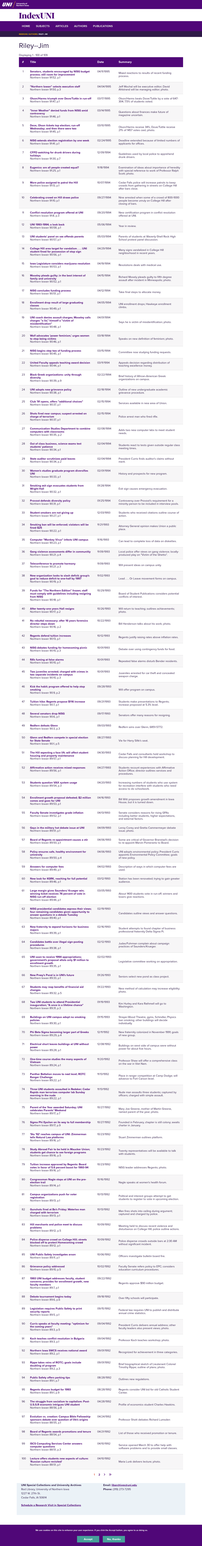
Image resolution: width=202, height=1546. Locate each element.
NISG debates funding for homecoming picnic (58, 647)
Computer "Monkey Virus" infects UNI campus (59, 539)
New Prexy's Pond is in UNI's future (52, 975)
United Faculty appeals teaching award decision (60, 362)
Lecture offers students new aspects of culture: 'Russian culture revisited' (59, 1460)
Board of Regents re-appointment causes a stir (59, 839)
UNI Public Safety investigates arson (53, 1254)
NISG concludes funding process (50, 290)
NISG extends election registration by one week (59, 140)
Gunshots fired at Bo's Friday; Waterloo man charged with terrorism (57, 1211)
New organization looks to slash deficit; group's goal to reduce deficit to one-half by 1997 (59, 577)
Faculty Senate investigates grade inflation (56, 812)
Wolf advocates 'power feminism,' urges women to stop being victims (59, 337)
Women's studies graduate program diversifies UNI (59, 472)
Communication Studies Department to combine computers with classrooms (60, 430)
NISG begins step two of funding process (55, 350)
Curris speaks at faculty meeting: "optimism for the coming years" (59, 1325)
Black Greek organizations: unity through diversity (55, 376)
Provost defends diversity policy (50, 500)
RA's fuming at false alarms (47, 659)
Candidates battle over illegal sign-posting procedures (56, 943)
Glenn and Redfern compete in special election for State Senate (59, 739)
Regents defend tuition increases (50, 635)
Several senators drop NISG (47, 713)
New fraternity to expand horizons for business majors (59, 928)
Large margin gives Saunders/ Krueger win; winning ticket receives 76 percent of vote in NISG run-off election (57, 893)
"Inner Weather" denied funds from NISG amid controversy (59, 112)
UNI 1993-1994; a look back (47, 224)
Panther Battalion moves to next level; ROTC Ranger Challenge (58, 1075)
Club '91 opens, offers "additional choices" (56, 401)
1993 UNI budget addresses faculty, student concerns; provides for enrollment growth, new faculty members (59, 1281)
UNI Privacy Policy (157, 1530)
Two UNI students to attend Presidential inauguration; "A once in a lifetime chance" (56, 1003)
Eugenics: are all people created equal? (54, 167)
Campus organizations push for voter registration (53, 1196)
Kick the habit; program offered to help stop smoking (57, 688)
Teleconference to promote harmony (53, 563)
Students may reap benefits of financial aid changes (57, 988)
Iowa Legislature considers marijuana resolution (60, 263)
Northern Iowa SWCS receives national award (58, 1350)
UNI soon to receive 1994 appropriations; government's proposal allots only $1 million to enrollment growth (59, 960)
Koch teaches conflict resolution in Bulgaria (57, 1338)
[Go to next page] (104, 1474)
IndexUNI (36, 15)
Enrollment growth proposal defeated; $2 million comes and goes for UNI (60, 799)
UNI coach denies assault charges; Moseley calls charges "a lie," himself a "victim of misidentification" (60, 320)
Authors (80, 26)
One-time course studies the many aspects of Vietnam (58, 1061)
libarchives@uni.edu (124, 1485)
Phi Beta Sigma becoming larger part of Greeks (59, 1032)
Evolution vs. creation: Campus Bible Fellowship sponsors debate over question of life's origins (60, 1418)
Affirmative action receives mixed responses (57, 767)
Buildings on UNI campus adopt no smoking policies (57, 1018)
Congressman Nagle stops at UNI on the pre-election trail (58, 1181)
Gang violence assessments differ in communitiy (60, 551)
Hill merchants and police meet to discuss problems (56, 1226)
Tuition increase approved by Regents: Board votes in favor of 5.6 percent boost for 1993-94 (59, 1166)
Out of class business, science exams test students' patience (55, 445)
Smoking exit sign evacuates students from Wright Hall (57, 487)
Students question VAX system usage (53, 782)
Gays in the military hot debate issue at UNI (57, 827)
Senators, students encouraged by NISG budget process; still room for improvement (60, 73)
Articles (61, 26)
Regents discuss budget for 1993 (50, 1389)
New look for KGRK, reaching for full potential (58, 878)
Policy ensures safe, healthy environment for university (58, 853)
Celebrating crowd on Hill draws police (54, 197)
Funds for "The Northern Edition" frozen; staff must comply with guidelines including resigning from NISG (60, 593)
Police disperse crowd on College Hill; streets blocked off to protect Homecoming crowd (58, 1241)
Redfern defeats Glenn (44, 725)
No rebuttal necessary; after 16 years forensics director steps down (59, 622)
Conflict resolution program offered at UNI (56, 212)
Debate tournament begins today (50, 1296)
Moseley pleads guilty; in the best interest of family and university (57, 277)
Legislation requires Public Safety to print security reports (56, 1310)
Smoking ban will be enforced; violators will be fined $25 (59, 526)
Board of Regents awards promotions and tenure (60, 1431)
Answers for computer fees (47, 866)
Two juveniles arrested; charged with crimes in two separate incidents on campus (59, 673)
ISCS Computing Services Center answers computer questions (56, 1445)
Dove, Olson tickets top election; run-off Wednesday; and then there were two (55, 127)
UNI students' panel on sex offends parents (57, 236)
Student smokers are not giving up (51, 512)
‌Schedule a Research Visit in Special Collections (51, 1505)
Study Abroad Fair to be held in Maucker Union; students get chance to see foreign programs (60, 1151)
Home (26, 26)
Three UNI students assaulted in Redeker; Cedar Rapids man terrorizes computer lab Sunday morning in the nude (60, 1092)
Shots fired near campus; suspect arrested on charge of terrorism (58, 415)
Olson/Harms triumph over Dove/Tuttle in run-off (60, 98)
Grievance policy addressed (47, 1266)
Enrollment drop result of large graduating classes (56, 304)
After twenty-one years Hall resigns (52, 608)
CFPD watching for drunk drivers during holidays (55, 154)
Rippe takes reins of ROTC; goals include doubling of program (55, 1364)
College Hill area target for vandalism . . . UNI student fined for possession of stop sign (58, 250)
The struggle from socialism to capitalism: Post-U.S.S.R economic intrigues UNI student (60, 1403)
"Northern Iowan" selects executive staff (55, 86)
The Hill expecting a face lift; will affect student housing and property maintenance (59, 754)
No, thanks (114, 1539)
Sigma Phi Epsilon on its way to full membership (60, 1122)
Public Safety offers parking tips (50, 1377)
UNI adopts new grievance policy (50, 389)
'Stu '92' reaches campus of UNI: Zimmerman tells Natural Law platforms (58, 1136)
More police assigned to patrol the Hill (54, 182)
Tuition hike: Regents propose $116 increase (57, 701)
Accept (88, 1539)
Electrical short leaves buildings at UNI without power (59, 1045)
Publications (103, 26)
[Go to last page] (110, 1474)
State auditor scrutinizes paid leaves (52, 458)
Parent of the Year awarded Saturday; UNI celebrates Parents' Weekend (56, 1109)
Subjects (43, 26)
